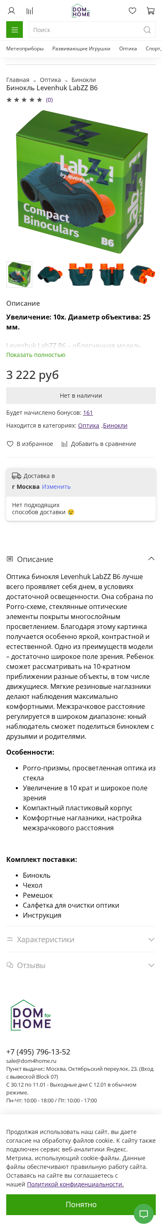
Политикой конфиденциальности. (75, 1184)
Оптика (128, 48)
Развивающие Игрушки (81, 48)
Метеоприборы (25, 48)
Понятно (81, 1204)
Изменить (56, 486)
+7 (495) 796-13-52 (38, 1052)
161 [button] (88, 412)
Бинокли (83, 80)
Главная (17, 80)
